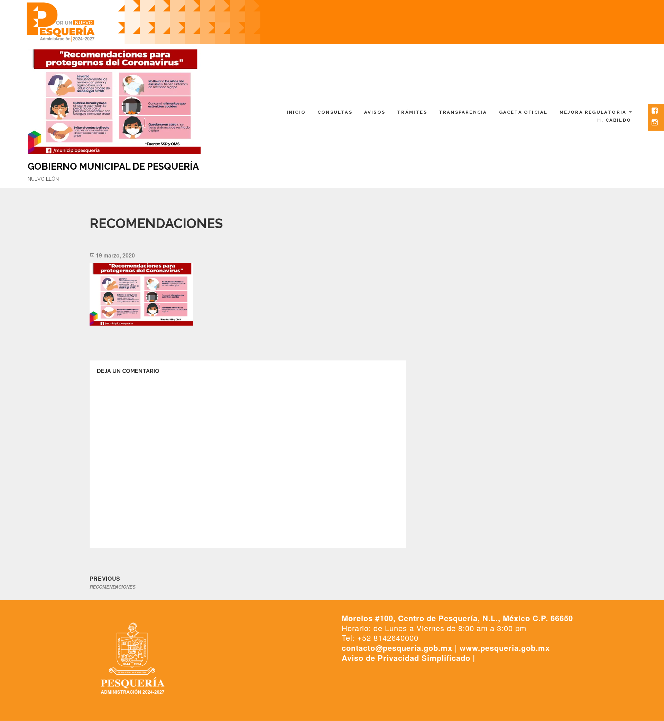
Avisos (374, 112)
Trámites (412, 112)
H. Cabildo (614, 120)
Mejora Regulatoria (593, 112)
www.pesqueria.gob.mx (505, 647)
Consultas (334, 112)
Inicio (296, 112)
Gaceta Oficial (523, 112)
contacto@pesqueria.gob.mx (397, 647)
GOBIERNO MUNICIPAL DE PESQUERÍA (113, 166)
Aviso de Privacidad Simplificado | (408, 657)
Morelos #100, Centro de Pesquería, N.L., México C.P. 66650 (457, 618)
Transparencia (463, 112)
